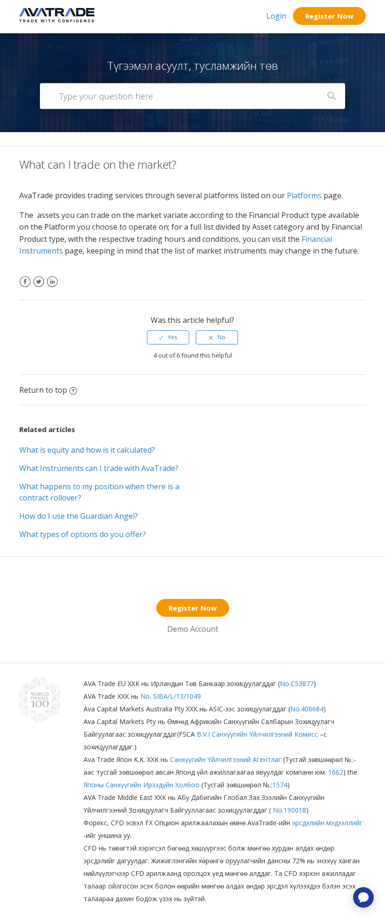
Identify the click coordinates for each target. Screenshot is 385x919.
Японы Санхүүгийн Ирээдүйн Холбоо (142, 784)
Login (276, 16)
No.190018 (288, 810)
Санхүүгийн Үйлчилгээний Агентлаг (226, 759)
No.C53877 (297, 683)
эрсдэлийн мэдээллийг (327, 822)
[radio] (168, 337)
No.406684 (306, 708)
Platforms (304, 195)
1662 (334, 772)
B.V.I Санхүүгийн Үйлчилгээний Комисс (258, 734)
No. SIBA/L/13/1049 (170, 696)
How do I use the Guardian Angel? (78, 516)
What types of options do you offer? (82, 534)
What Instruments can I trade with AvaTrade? (98, 468)
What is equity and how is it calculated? (87, 450)
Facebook (25, 287)
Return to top (43, 390)
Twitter (39, 287)
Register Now (329, 16)
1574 (279, 784)
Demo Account (192, 629)
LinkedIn (52, 287)
